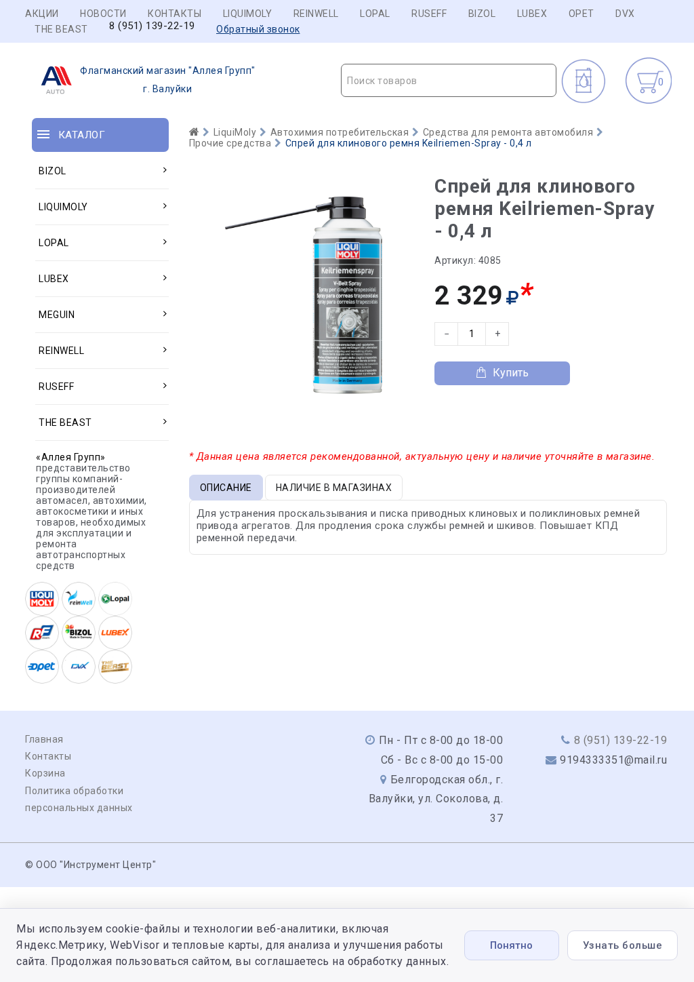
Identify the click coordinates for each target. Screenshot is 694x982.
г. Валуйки (168, 79)
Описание (226, 487)
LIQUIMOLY (247, 13)
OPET (581, 13)
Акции (42, 13)
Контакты (174, 13)
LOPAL (375, 13)
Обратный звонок (258, 29)
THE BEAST (61, 29)
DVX (625, 13)
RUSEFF (429, 13)
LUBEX (532, 13)
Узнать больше (623, 945)
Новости (103, 13)
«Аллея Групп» (71, 457)
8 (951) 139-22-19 (152, 26)
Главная (44, 739)
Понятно (511, 945)
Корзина (45, 773)
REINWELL (316, 13)
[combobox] (448, 80)
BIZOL (482, 13)
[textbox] (449, 80)
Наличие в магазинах (334, 487)
